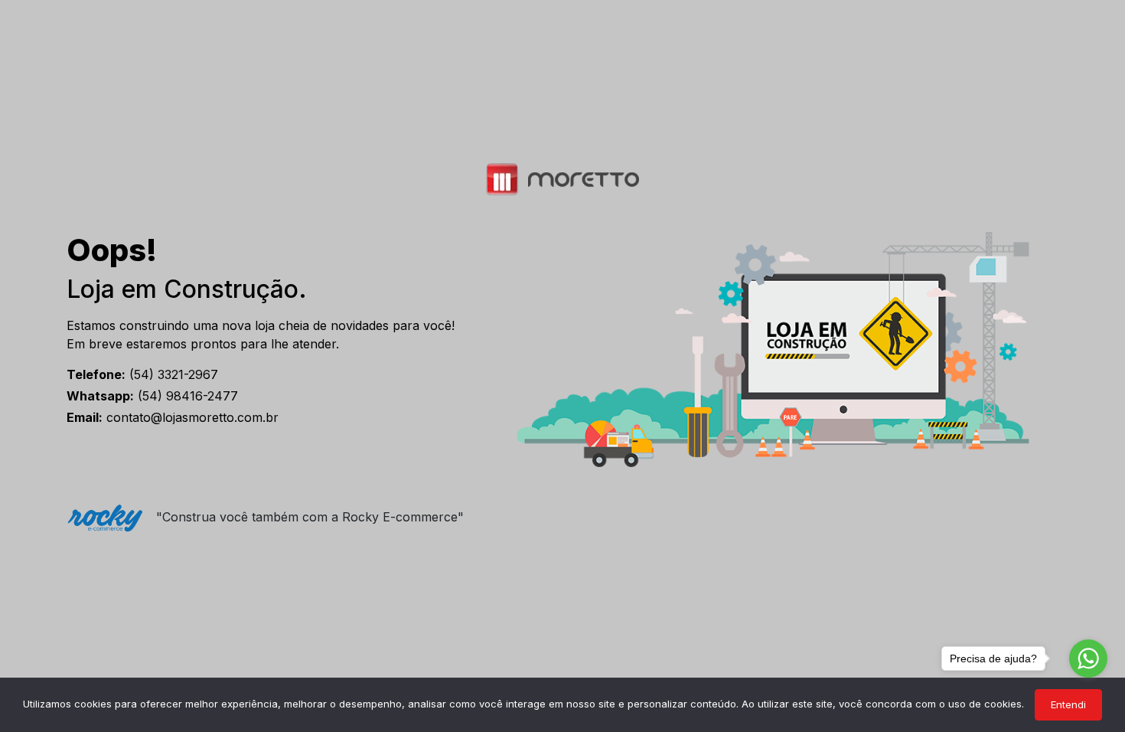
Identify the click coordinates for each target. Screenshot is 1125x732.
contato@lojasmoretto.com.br (173, 417)
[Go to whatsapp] (1088, 658)
